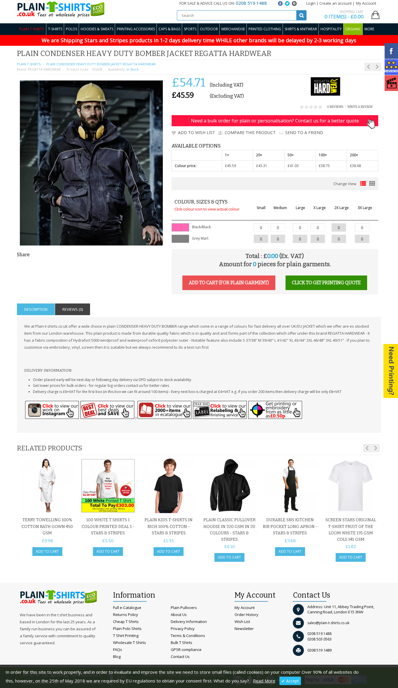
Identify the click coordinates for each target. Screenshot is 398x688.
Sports (190, 29)
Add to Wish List (196, 132)
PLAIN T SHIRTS (28, 64)
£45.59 (230, 165)
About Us (179, 614)
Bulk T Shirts (181, 642)
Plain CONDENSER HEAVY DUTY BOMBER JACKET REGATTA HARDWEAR (101, 64)
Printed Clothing (265, 29)
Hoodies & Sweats (97, 29)
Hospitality (331, 29)
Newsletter (244, 628)
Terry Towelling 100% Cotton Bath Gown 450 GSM (47, 526)
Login (311, 3)
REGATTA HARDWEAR (44, 69)
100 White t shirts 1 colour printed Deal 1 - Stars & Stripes (108, 526)
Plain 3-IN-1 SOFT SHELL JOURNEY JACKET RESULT (349, 52)
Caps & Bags (169, 29)
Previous (367, 448)
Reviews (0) (72, 309)
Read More (264, 681)
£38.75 (324, 165)
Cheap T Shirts (126, 621)
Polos (71, 29)
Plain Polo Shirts (127, 628)
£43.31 (261, 165)
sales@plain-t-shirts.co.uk (328, 622)
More (369, 29)
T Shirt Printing (125, 635)
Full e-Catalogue (127, 607)
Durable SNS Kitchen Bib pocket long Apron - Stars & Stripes (290, 526)
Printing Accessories (136, 29)
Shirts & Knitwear (301, 29)
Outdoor (209, 29)
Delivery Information (189, 621)
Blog (117, 656)
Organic (353, 29)
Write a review (360, 107)
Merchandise (233, 29)
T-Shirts (55, 29)
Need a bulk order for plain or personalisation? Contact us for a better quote (275, 120)
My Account (245, 607)
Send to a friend (304, 132)
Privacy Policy (183, 628)
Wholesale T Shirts (129, 642)
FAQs (117, 649)
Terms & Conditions (188, 635)
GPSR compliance (186, 649)
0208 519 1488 (319, 633)
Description (35, 309)
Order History (246, 614)
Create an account (335, 3)
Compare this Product (250, 132)
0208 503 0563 (319, 639)
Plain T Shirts (31, 29)
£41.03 (293, 165)
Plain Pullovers (184, 607)
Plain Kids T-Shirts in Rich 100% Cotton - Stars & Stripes (169, 526)
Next (375, 448)
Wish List (242, 621)
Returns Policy (125, 614)
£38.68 (355, 165)
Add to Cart (47, 551)
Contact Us (180, 656)
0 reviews (335, 107)
